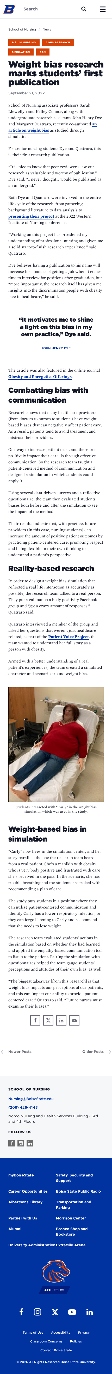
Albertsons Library (25, 1202)
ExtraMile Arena (70, 1245)
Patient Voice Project (68, 636)
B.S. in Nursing (24, 42)
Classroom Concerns (46, 1341)
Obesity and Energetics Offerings (40, 376)
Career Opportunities (28, 1191)
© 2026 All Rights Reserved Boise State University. (56, 1362)
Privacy (84, 1332)
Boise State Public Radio (78, 1191)
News (47, 29)
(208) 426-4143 (23, 1107)
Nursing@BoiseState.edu (31, 1099)
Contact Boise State (56, 1350)
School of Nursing (22, 29)
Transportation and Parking (73, 1205)
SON (43, 52)
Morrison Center (71, 1218)
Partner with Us (22, 1218)
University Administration (31, 1245)
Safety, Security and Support (74, 1178)
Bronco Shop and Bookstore (72, 1231)
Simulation (21, 52)
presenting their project (31, 216)
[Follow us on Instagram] (20, 1143)
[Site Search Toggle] (84, 9)
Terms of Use (33, 1332)
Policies (76, 1341)
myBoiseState (21, 1175)
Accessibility (60, 1332)
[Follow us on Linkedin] (30, 1143)
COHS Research (58, 42)
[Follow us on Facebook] (11, 1143)
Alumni (14, 1229)
